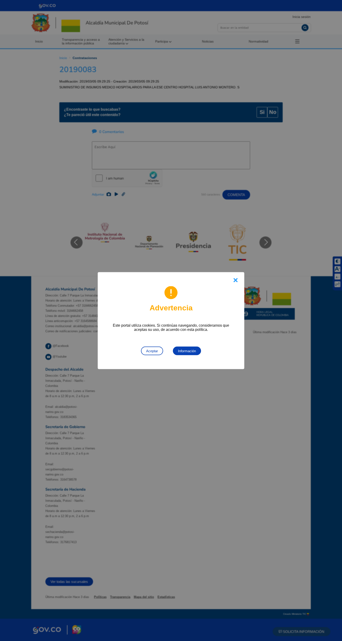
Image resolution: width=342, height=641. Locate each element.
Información (187, 351)
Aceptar (152, 351)
